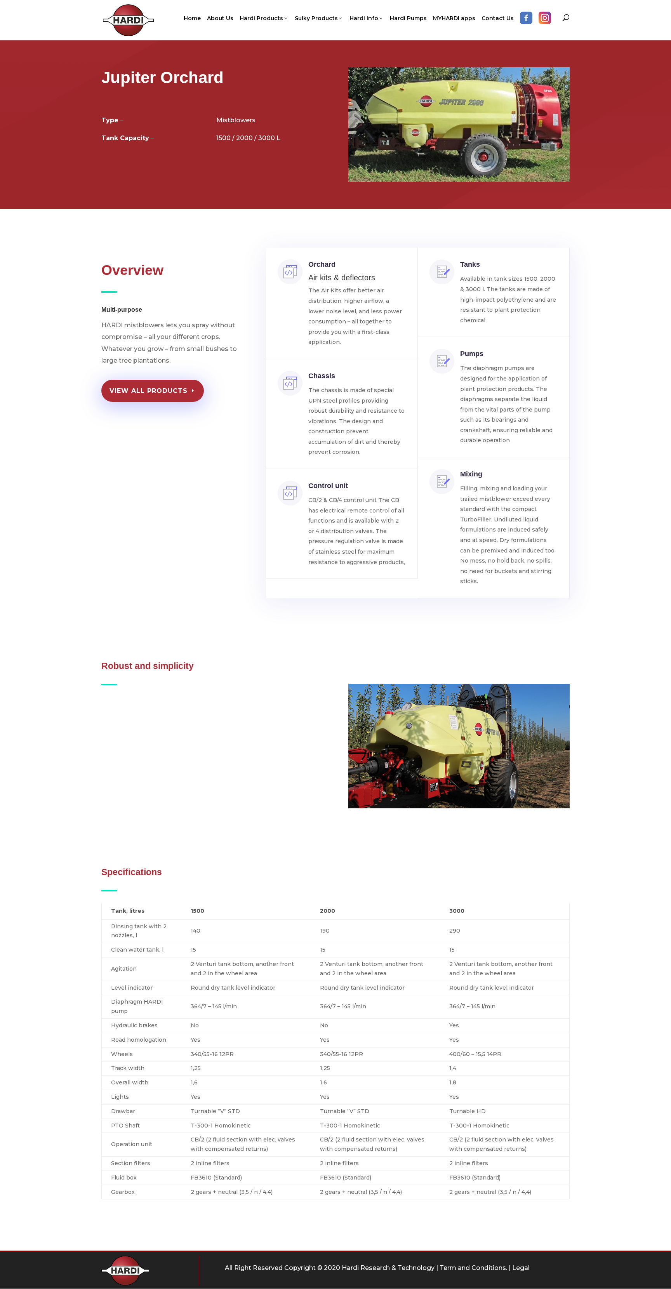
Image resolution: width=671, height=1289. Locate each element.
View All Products (149, 390)
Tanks (470, 264)
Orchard (322, 264)
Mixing (471, 474)
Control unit (328, 486)
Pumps (471, 354)
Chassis (321, 376)
